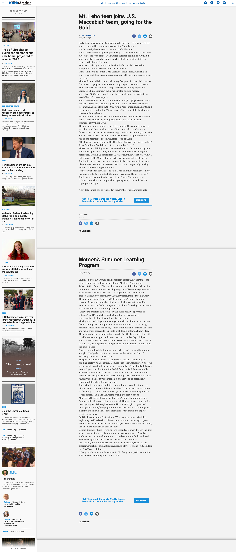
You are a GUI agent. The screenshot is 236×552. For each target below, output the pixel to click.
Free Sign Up (141, 200)
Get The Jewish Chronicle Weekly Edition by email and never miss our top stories (103, 200)
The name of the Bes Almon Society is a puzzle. (18, 373)
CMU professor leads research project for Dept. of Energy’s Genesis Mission (18, 113)
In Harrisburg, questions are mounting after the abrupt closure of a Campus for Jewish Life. (18, 229)
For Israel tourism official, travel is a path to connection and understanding (18, 167)
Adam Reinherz (9, 275)
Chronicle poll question (16, 430)
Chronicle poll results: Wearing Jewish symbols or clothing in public (13, 438)
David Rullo (8, 63)
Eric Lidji (19, 368)
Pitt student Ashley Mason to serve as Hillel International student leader (18, 269)
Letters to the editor (18, 531)
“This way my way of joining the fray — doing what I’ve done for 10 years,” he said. (17, 177)
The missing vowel (18, 364)
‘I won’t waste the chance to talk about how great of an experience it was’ (17, 330)
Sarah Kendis (13, 473)
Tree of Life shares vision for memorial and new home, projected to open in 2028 (18, 54)
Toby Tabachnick (88, 35)
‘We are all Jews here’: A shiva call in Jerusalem (14, 504)
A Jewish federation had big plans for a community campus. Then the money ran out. (18, 217)
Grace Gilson (8, 224)
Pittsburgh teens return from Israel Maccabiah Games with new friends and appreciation (18, 320)
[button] (233, 3)
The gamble (8, 478)
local (82, 217)
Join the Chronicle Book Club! (15, 412)
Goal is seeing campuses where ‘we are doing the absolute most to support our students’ (16, 280)
